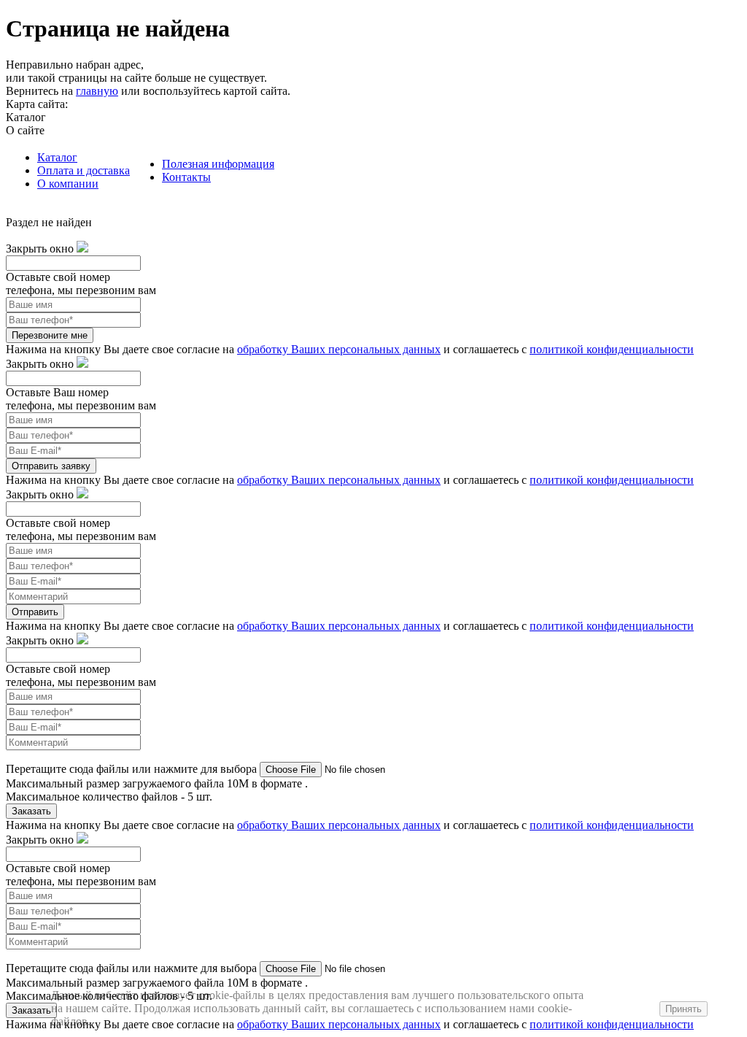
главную (97, 91)
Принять (683, 1008)
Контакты (186, 177)
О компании (67, 183)
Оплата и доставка (83, 170)
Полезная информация (218, 164)
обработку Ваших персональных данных (339, 349)
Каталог (57, 157)
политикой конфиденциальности (612, 349)
